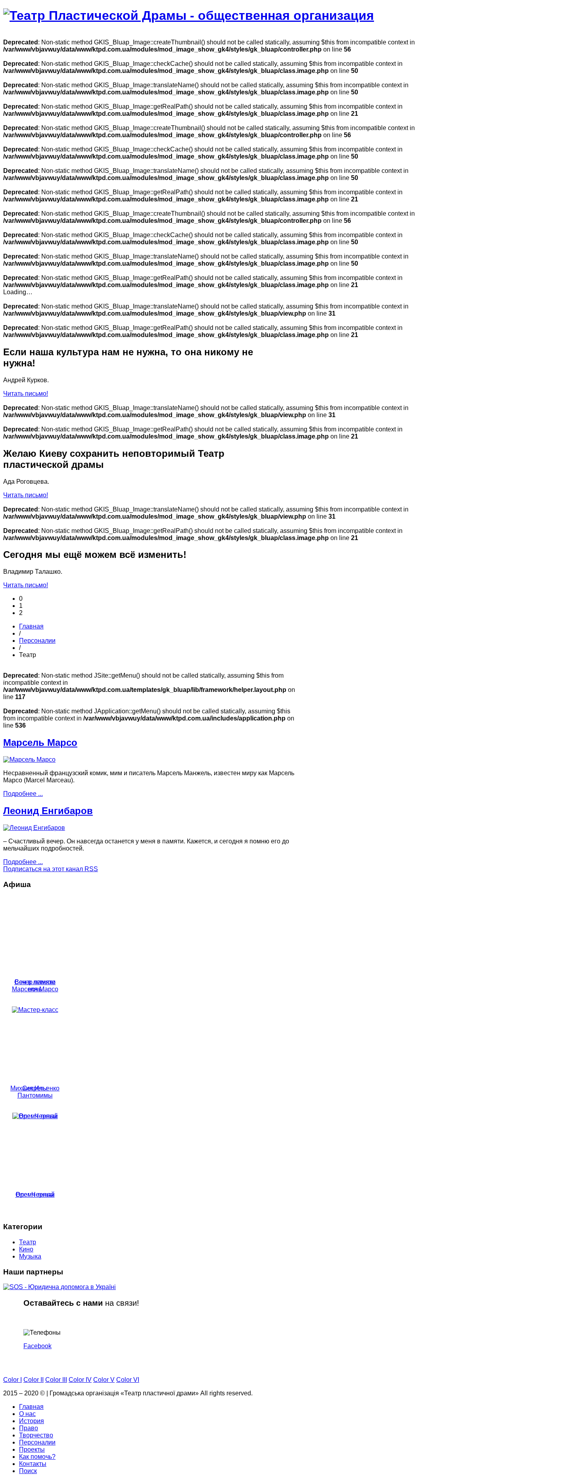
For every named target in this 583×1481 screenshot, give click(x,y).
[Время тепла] (35, 1116)
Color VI (127, 1379)
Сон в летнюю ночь (35, 985)
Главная (31, 626)
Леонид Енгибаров (48, 810)
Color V (104, 1379)
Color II (33, 1379)
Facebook (37, 1346)
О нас (27, 1413)
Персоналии (37, 640)
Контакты (32, 1463)
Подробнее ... (23, 793)
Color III (56, 1379)
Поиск (28, 1471)
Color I (12, 1379)
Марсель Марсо (40, 742)
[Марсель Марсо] (29, 759)
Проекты (32, 1449)
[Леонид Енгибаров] (34, 827)
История (31, 1421)
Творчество (36, 1435)
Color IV (80, 1379)
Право (28, 1428)
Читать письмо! (25, 393)
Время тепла (35, 1194)
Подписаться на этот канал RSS (50, 869)
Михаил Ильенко (34, 1088)
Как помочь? (37, 1456)
